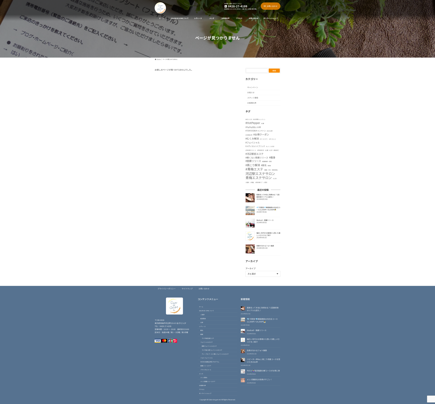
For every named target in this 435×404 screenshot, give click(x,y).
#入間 (266, 150)
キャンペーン (252, 87)
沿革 (201, 322)
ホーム (201, 307)
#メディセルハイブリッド (255, 146)
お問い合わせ (272, 6)
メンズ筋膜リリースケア (207, 381)
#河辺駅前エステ (254, 153)
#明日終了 (276, 150)
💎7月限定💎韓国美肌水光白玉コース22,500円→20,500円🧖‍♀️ (268, 208)
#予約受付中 (260, 150)
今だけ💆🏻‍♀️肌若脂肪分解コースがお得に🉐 (263, 370)
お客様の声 (251, 103)
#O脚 (262, 123)
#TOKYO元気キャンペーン (255, 130)
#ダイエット (272, 139)
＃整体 (247, 182)
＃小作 (275, 178)
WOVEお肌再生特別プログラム (209, 362)
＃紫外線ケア (258, 182)
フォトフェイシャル (206, 358)
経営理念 (203, 318)
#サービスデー (264, 139)
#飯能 (265, 170)
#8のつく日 (248, 119)
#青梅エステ (254, 169)
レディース (202, 326)
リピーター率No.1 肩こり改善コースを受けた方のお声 (263, 360)
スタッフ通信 (252, 97)
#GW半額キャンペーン (259, 119)
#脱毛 (264, 165)
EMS (269, 170)
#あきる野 (269, 131)
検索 (274, 70)
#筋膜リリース (253, 161)
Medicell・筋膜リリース (265, 220)
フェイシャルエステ (206, 342)
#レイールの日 (270, 146)
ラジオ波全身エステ (208, 338)
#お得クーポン (261, 134)
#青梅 (269, 165)
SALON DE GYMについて (206, 311)
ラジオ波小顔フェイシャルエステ (212, 350)
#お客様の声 (248, 135)
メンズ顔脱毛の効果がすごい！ (259, 379)
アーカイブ (250, 268)
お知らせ (251, 92)
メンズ (201, 374)
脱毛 (201, 330)
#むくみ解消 (252, 138)
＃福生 (252, 182)
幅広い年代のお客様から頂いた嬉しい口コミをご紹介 (268, 234)
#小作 (270, 150)
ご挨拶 (202, 315)
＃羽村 (265, 182)
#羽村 (270, 161)
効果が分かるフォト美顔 (265, 246)
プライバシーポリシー (166, 288)
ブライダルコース (205, 370)
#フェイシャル (252, 142)
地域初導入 (275, 170)
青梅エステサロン (258, 177)
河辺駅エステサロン (260, 173)
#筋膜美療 (265, 161)
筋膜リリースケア (205, 366)
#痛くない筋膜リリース (256, 157)
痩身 (201, 334)
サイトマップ (187, 288)
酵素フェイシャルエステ (209, 346)
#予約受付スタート (250, 150)
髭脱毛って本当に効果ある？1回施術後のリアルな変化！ (267, 195)
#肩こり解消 (252, 165)
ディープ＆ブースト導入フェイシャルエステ (215, 354)
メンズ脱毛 (203, 377)
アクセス (201, 389)
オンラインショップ (205, 393)
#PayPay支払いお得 (253, 127)
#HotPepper (252, 123)
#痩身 (272, 157)
